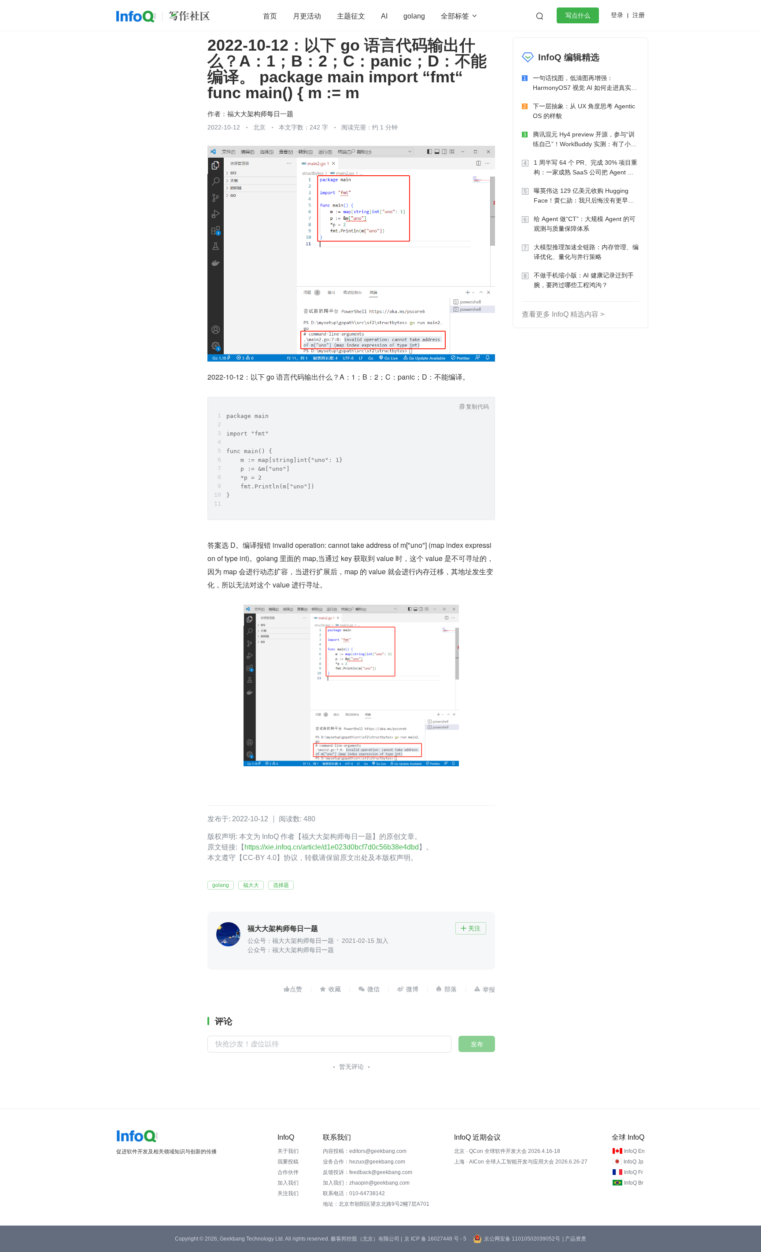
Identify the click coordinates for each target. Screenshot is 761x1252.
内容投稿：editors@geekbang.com (364, 1151)
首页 (270, 16)
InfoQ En (634, 1151)
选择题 (281, 885)
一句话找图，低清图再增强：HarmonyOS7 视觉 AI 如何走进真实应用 (585, 83)
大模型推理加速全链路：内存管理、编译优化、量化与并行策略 (586, 252)
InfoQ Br (633, 1183)
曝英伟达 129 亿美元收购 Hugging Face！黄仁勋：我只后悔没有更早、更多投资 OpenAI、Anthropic (584, 196)
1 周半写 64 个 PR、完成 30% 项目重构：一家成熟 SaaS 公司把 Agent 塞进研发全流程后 (585, 168)
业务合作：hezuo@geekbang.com (364, 1162)
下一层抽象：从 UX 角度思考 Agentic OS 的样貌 (584, 111)
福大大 (251, 885)
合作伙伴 (288, 1172)
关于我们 (288, 1151)
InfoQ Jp (633, 1162)
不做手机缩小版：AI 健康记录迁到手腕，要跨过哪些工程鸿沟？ (584, 280)
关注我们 (288, 1193)
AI (384, 16)
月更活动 (307, 16)
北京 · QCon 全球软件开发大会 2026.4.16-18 (507, 1151)
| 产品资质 (574, 1239)
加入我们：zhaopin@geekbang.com (366, 1183)
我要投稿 (288, 1162)
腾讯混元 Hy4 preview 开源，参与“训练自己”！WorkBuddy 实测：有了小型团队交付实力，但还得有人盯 (585, 140)
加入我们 (288, 1183)
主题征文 (351, 16)
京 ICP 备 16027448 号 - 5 (435, 1239)
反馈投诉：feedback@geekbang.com (367, 1172)
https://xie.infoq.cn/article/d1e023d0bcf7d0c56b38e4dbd (331, 847)
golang (414, 16)
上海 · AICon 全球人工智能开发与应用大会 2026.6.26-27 (520, 1162)
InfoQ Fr (633, 1172)
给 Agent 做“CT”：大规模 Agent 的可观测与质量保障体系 (584, 223)
